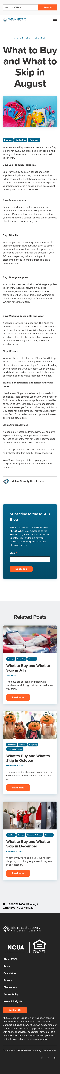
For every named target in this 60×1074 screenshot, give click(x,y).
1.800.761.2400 (16, 904)
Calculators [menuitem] (9, 973)
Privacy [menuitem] (7, 980)
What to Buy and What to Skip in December (28, 844)
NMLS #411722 (25, 908)
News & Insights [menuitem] (12, 1001)
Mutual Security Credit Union (28, 481)
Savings (8, 140)
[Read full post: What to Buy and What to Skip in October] (30, 725)
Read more (18, 697)
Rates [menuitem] (6, 966)
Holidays (11, 835)
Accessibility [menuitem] (10, 994)
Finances (34, 140)
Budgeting (21, 140)
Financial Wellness (15, 749)
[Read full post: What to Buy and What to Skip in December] (30, 815)
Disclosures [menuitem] (10, 987)
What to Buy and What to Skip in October (28, 758)
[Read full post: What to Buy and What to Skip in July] (30, 639)
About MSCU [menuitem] (10, 959)
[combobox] (20, 7)
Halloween (12, 744)
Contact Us (15, 1010)
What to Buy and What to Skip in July (28, 668)
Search (47, 7)
